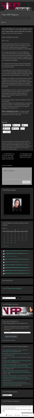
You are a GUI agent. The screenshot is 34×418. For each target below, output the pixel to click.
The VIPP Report (10, 15)
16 (11, 237)
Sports (26, 143)
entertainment (5, 146)
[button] (13, 210)
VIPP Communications (23, 147)
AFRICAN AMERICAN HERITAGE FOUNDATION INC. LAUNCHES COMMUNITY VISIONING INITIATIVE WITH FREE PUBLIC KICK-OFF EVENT (16, 384)
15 (7, 237)
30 (11, 242)
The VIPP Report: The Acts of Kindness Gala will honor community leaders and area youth (8, 156)
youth (3, 149)
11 (18, 235)
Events (10, 146)
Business (18, 141)
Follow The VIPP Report (10, 336)
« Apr (3, 246)
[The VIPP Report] (17, 6)
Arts (14, 141)
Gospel (16, 143)
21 (4, 240)
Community (26, 144)
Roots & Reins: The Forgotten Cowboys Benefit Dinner (14, 357)
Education (4, 143)
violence (16, 147)
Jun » (7, 246)
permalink (14, 149)
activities (21, 144)
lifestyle (17, 146)
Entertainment (10, 143)
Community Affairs (24, 141)
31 (15, 242)
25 (18, 240)
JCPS (14, 146)
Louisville (22, 146)
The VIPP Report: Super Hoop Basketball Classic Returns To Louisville (25, 155)
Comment (26, 182)
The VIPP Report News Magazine (12, 288)
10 (15, 235)
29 (8, 242)
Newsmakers (21, 143)
